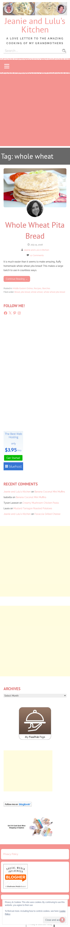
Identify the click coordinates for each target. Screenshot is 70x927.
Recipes (37, 288)
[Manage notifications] (62, 919)
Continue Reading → (17, 278)
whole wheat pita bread (54, 292)
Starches (46, 288)
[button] (7, 66)
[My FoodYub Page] (35, 739)
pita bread (25, 292)
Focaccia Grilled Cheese (47, 514)
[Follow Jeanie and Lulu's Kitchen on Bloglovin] (18, 805)
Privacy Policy (10, 854)
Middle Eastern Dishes (23, 288)
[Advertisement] (35, 111)
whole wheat (37, 292)
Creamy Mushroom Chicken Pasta (41, 502)
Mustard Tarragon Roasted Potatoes (33, 508)
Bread (17, 292)
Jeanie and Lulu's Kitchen (35, 25)
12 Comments (37, 255)
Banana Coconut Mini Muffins (50, 491)
